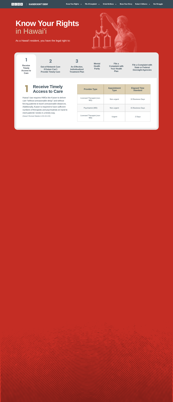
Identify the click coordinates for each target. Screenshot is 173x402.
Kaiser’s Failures (141, 4)
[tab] (26, 66)
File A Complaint (91, 4)
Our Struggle (158, 4)
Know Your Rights (72, 4)
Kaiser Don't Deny (38, 4)
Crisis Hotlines (108, 4)
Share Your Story (126, 4)
